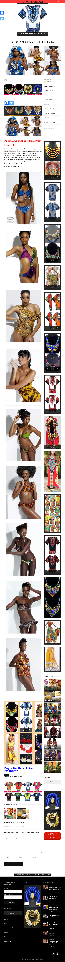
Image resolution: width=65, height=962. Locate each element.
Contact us (6, 932)
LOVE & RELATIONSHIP (49, 122)
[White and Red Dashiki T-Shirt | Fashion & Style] (52, 720)
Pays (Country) (8, 894)
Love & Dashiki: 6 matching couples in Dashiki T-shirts (51, 745)
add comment (18, 80)
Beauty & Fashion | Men (49, 99)
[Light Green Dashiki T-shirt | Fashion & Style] (52, 767)
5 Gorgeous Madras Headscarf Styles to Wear (10, 822)
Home (5, 936)
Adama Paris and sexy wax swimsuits (26, 775)
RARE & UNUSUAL (48, 90)
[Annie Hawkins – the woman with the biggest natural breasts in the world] (45, 887)
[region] (32, 19)
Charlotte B (10, 80)
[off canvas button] (6, 2)
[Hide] (1, 22)
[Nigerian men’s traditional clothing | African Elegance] (45, 907)
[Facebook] (7, 101)
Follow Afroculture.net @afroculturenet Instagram (32, 874)
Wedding (46, 117)
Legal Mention (7, 941)
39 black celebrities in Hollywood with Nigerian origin (54, 898)
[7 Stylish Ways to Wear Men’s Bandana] (45, 916)
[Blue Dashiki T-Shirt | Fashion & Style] (52, 708)
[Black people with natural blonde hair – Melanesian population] (45, 924)
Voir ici (22, 33)
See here (42, 33)
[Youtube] (57, 953)
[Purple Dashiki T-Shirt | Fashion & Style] (52, 755)
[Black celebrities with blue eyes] (45, 933)
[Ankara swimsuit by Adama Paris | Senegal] (32, 60)
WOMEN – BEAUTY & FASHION (51, 95)
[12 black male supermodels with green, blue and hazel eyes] (45, 940)
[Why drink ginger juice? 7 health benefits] (23, 813)
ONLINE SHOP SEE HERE (52, 176)
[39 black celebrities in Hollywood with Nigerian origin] (45, 897)
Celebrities (46, 104)
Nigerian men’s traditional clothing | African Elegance (54, 907)
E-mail (6, 888)
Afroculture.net (32, 1)
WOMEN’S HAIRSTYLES (50, 108)
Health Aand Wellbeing (49, 113)
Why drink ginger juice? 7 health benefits (22, 822)
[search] (59, 1)
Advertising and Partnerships (11, 927)
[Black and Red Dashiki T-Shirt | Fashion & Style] (52, 732)
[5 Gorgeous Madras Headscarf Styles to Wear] (10, 813)
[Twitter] (11, 101)
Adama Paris (20, 164)
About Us (6, 923)
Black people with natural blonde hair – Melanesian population (54, 924)
